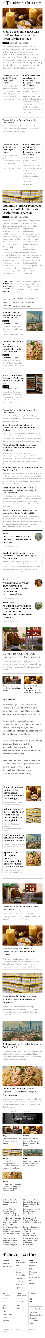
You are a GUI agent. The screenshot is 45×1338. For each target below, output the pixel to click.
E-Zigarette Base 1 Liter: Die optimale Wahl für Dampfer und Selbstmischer (31, 1241)
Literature (19, 1281)
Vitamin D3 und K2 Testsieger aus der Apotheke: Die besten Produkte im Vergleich (21, 209)
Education (6, 1295)
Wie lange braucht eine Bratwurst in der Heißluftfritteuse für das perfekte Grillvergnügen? (15, 589)
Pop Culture (20, 1278)
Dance (18, 1272)
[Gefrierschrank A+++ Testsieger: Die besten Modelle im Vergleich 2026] (34, 384)
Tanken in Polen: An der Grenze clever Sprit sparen (10, 79)
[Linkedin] (31, 1301)
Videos (31, 1283)
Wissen (5, 43)
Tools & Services (36, 1315)
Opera (18, 1287)
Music (18, 1266)
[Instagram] (31, 1299)
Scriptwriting (21, 1275)
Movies (18, 1269)
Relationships (7, 1314)
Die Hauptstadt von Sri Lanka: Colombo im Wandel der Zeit (12, 315)
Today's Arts (20, 1263)
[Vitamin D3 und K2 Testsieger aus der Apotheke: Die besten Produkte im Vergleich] (22, 196)
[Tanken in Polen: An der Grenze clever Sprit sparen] (22, 639)
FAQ (30, 1280)
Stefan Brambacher (19, 42)
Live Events (20, 1302)
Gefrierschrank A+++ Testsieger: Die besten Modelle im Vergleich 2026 (13, 379)
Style (4, 1302)
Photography (20, 1308)
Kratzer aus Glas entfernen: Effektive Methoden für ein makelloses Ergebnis (10, 1241)
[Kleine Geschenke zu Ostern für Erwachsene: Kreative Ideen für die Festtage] (22, 18)
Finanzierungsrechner (15, 740)
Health (4, 1308)
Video (18, 1305)
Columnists (33, 1263)
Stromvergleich (19, 721)
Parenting (6, 1320)
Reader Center (21, 1295)
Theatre (19, 1284)
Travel (4, 1317)
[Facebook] (31, 1296)
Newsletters (34, 1312)
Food (4, 1305)
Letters (31, 1269)
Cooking (19, 1299)
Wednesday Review (33, 1273)
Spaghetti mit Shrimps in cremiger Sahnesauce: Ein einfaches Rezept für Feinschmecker (13, 346)
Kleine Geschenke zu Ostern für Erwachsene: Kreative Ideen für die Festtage (20, 35)
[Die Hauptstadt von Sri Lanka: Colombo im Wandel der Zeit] (34, 321)
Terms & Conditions (34, 1319)
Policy (32, 1323)
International (35, 1309)
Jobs (4, 1311)
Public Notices (34, 1277)
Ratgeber (6, 1135)
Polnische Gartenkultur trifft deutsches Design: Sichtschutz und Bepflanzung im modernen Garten (17, 612)
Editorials (32, 1266)
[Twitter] (31, 1304)
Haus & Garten (8, 602)
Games (5, 1299)
